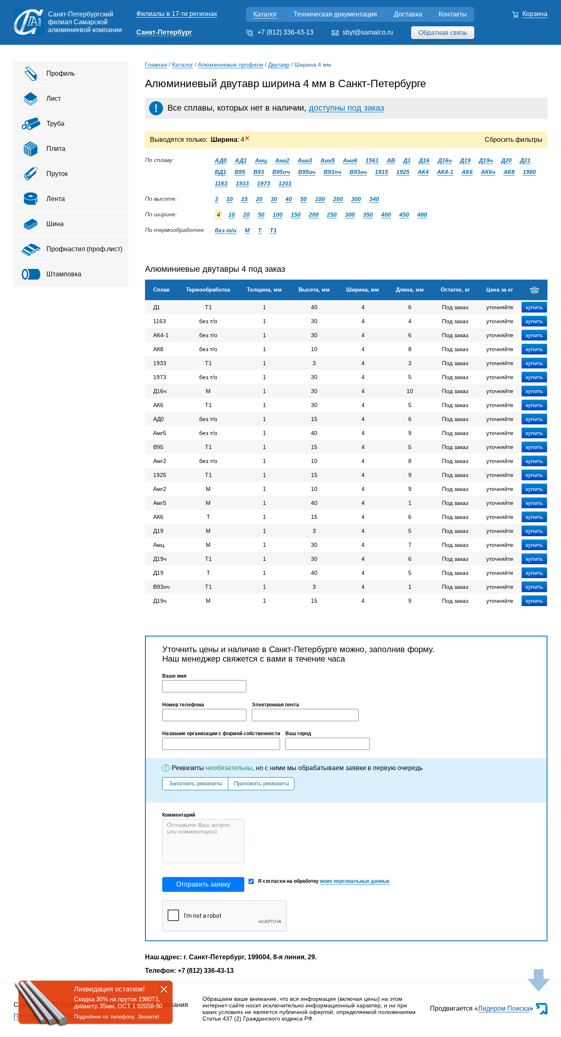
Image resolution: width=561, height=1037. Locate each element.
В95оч (306, 172)
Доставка (408, 14)
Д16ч (445, 160)
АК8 (509, 172)
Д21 (525, 160)
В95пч (281, 172)
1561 (372, 160)
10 (229, 199)
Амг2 (282, 160)
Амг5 (327, 160)
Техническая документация (335, 14)
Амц (261, 160)
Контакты (453, 14)
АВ (391, 160)
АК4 (423, 172)
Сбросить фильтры (514, 139)
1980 (529, 172)
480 (422, 214)
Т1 (273, 230)
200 (338, 199)
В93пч (332, 172)
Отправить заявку (203, 884)
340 (374, 199)
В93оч (358, 172)
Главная (156, 64)
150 (296, 214)
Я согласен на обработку (324, 881)
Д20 (506, 160)
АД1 (241, 160)
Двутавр (279, 64)
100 (320, 199)
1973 (263, 183)
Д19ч (486, 160)
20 (259, 199)
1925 (402, 172)
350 (368, 214)
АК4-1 (445, 172)
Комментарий (178, 815)
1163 (221, 183)
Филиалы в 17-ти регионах (176, 13)
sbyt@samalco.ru (368, 32)
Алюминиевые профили (230, 64)
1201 (285, 183)
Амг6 (350, 160)
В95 (240, 172)
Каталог (265, 14)
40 (288, 199)
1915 (381, 172)
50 (303, 199)
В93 (258, 172)
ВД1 (220, 172)
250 (332, 214)
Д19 (465, 160)
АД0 (221, 160)
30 (274, 199)
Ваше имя (174, 676)
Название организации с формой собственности (221, 733)
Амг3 (305, 160)
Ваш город (298, 733)
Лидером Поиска (503, 1008)
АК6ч (488, 172)
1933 (242, 183)
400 (386, 214)
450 (404, 214)
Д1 (407, 160)
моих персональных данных (355, 881)
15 (244, 199)
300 (356, 199)
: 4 (230, 139)
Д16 (424, 160)
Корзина (534, 13)
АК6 (467, 172)
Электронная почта (275, 705)
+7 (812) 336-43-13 (285, 32)
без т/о (226, 230)
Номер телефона (183, 705)
